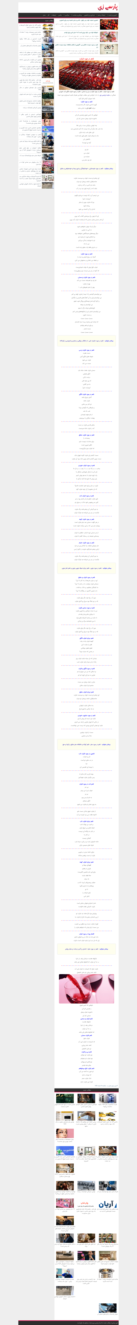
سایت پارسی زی (105, 95)
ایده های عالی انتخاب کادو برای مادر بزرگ (86, 1245)
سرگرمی (67, 15)
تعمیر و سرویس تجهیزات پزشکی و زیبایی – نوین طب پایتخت (65, 1280)
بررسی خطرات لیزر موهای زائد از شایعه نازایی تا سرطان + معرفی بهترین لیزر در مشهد (86, 1124)
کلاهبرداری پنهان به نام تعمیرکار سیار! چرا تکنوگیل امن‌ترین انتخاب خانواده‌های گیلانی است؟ (64, 1228)
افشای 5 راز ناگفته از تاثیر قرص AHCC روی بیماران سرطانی (65, 1175)
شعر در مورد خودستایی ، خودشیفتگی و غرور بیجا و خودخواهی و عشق (81, 168)
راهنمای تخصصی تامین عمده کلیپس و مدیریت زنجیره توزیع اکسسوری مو (65, 1158)
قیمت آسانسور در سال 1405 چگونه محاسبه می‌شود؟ (107, 1105)
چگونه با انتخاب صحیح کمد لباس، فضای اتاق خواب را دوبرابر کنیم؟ (107, 1263)
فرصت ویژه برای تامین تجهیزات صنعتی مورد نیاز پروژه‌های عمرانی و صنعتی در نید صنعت (107, 1159)
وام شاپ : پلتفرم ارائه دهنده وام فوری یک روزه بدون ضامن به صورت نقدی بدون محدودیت (86, 1211)
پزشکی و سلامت (77, 15)
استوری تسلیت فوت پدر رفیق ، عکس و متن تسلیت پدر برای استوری (79, 20)
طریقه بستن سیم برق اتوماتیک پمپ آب (107, 1192)
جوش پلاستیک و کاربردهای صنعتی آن (107, 1314)
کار (48, 15)
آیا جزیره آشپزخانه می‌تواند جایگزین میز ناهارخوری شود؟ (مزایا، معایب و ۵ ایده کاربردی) (86, 1159)
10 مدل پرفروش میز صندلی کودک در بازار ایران (65, 1210)
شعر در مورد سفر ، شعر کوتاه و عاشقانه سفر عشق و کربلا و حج (81, 744)
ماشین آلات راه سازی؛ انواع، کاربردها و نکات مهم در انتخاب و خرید (108, 1123)
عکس (60, 15)
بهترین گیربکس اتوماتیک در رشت (86, 1192)
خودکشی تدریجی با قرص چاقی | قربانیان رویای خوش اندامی (86, 1105)
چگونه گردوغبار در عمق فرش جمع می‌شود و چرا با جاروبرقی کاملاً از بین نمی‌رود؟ (64, 1264)
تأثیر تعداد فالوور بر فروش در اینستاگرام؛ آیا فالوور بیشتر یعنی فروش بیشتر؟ (86, 1263)
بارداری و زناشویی (89, 15)
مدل (44, 15)
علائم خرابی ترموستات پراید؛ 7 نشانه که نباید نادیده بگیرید (107, 1280)
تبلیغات (54, 15)
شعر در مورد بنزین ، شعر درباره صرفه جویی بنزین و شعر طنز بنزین (81, 568)
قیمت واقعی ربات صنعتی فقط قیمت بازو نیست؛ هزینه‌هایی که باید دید (107, 1210)
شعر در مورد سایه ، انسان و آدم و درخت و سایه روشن (81, 949)
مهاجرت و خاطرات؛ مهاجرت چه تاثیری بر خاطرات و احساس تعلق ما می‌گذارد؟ (64, 1193)
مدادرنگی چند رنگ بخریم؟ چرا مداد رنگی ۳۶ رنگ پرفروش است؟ (107, 1245)
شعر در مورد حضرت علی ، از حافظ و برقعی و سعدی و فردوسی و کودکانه (81, 341)
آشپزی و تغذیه (112, 15)
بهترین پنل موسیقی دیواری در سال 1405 (65, 1123)
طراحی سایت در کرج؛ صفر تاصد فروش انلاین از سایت (64, 1105)
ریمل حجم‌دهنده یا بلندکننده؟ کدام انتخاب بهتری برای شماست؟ (65, 1140)
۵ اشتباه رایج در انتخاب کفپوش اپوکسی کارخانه (64, 1298)
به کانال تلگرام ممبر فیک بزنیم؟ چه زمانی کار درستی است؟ (64, 1245)
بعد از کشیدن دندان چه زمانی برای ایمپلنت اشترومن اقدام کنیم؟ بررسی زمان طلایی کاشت (86, 1281)
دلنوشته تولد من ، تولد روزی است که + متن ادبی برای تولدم (81, 32)
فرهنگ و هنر (101, 15)
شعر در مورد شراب (86, 58)
